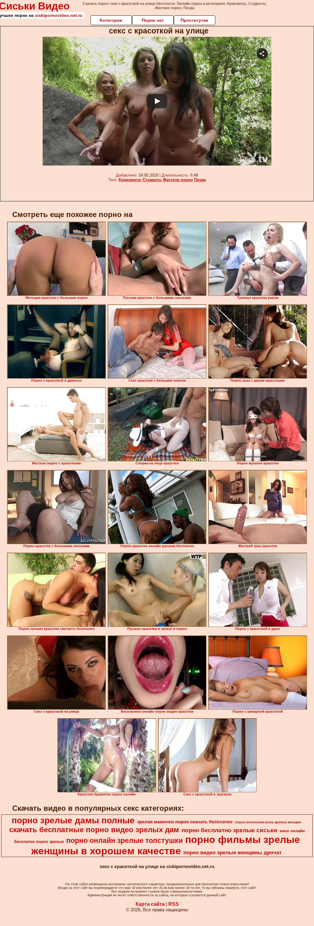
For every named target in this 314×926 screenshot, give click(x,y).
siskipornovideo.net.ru (58, 15)
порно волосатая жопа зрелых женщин (268, 822)
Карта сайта (150, 904)
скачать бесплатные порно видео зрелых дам (94, 829)
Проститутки (194, 20)
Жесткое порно (178, 179)
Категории (111, 20)
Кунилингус (130, 179)
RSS (173, 904)
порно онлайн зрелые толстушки (124, 840)
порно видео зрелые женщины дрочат (232, 852)
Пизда (200, 179)
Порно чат (153, 20)
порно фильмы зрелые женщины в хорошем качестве (165, 845)
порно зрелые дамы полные (73, 820)
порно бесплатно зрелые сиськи (229, 830)
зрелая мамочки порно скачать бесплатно (184, 821)
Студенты (152, 179)
